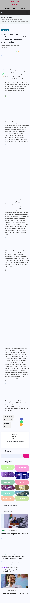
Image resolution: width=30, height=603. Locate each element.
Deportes (8, 467)
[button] (27, 12)
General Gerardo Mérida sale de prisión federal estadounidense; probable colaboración (13, 557)
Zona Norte (15, 8)
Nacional (8, 482)
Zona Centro (7, 8)
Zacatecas (6, 426)
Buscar (26, 456)
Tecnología (7, 487)
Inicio (2, 17)
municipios (6, 423)
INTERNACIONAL (16, 1)
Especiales (8, 474)
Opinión (22, 482)
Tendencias (22, 487)
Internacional (22, 475)
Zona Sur (23, 8)
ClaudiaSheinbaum (8, 416)
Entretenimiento (22, 468)
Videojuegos (7, 493)
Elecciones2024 (8, 419)
